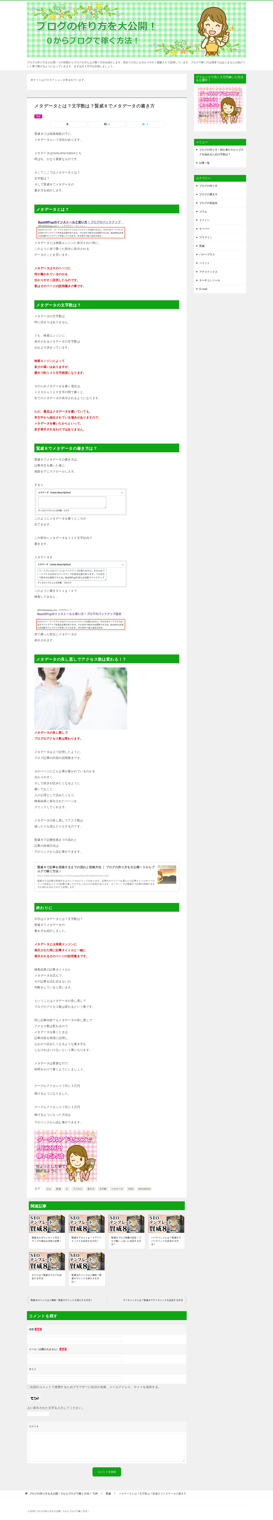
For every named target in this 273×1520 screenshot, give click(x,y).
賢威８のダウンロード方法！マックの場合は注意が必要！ (47, 1239)
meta (131, 1189)
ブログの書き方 (208, 194)
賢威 (38, 116)
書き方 (90, 1189)
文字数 (103, 1189)
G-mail (203, 288)
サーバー (204, 228)
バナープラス (207, 254)
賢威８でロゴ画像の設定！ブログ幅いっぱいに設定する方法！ (126, 1241)
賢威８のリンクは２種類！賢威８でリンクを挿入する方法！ (86, 1278)
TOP (63, 1493)
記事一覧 (204, 162)
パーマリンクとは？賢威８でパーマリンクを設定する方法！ (166, 1241)
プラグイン (205, 237)
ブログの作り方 (208, 185)
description (144, 1189)
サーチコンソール (209, 280)
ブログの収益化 (208, 202)
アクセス (77, 1189)
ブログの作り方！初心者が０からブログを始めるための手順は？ (221, 152)
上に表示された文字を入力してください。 (56, 1407)
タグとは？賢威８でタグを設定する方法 (47, 1277)
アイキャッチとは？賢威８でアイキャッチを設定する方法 (153, 1300)
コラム (203, 211)
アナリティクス (208, 271)
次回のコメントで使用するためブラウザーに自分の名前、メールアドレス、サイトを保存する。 (95, 1387)
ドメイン (204, 220)
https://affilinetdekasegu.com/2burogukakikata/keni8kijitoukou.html (73, 875)
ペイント (204, 263)
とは (48, 1189)
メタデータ (117, 1189)
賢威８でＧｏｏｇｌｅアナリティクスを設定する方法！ (86, 1239)
